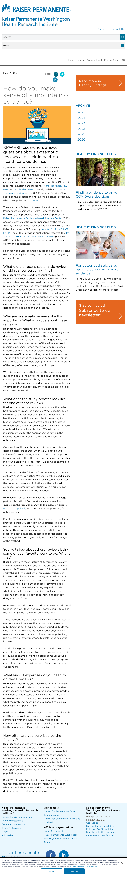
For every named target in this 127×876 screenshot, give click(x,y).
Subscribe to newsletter (111, 29)
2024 (81, 117)
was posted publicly (14, 508)
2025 (81, 112)
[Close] (121, 862)
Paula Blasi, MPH (24, 189)
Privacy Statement (91, 866)
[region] (63, 866)
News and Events (85, 60)
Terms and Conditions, (77, 866)
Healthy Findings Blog (107, 60)
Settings (51, 871)
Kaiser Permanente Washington (60, 835)
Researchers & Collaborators (17, 817)
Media (5, 832)
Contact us (92, 823)
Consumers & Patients (13, 824)
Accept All (74, 871)
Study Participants (11, 828)
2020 (81, 139)
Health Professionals (12, 821)
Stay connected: (92, 305)
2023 (81, 123)
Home (71, 60)
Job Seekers (8, 835)
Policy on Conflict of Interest (101, 829)
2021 (80, 134)
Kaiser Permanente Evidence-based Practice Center (32, 218)
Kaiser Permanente (54, 831)
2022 (81, 128)
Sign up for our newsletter (100, 826)
